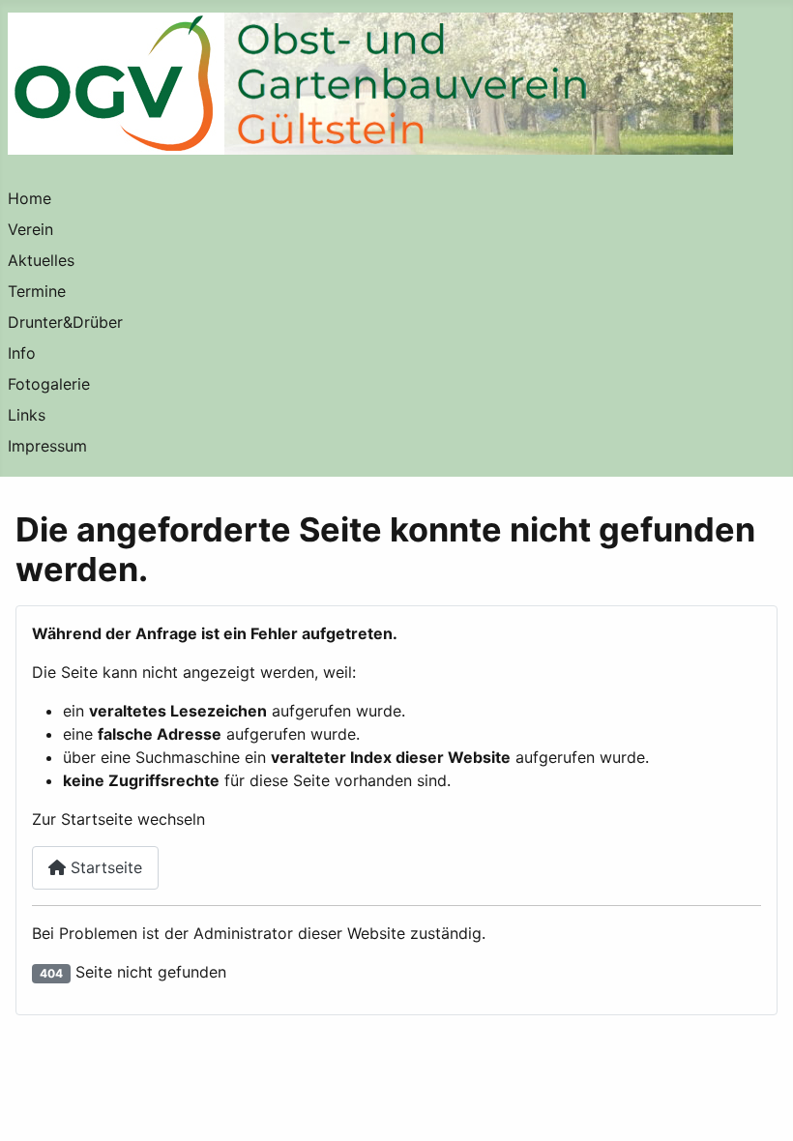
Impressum (47, 445)
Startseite (104, 867)
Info (22, 353)
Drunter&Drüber (65, 322)
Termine (37, 291)
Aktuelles (41, 260)
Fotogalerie (49, 384)
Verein (30, 229)
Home (29, 198)
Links (26, 414)
